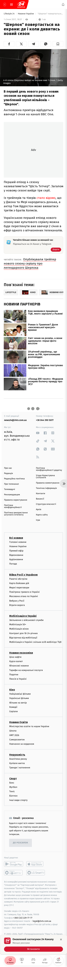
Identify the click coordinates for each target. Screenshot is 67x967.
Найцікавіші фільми (20, 693)
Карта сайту (42, 515)
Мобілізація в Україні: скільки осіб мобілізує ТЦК (35, 642)
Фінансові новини (19, 665)
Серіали (13, 711)
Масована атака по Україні (23, 596)
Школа (12, 730)
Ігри (38, 520)
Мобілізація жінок (19, 628)
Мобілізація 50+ (17, 624)
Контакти (40, 494)
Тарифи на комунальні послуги (26, 670)
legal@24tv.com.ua (42, 921)
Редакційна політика (14, 479)
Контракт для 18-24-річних (23, 633)
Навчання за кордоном (21, 744)
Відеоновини (16, 555)
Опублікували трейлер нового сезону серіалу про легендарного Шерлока (30, 263)
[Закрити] (61, 939)
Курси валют (16, 661)
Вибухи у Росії (16, 600)
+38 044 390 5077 (45, 420)
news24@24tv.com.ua (15, 420)
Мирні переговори (19, 587)
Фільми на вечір (18, 702)
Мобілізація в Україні (23, 615)
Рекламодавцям (12, 495)
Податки (13, 674)
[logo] (21, 4)
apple (35, 864)
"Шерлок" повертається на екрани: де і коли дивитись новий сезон (50, 14)
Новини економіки (21, 652)
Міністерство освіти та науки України (29, 726)
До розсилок (20, 843)
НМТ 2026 (14, 735)
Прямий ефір (16, 550)
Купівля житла (17, 763)
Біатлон (13, 795)
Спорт (13, 778)
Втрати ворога (17, 605)
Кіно (12, 689)
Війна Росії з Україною (23, 574)
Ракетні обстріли (18, 578)
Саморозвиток (17, 739)
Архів (38, 509)
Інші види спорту (18, 800)
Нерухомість (17, 754)
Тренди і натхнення (19, 767)
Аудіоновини (16, 559)
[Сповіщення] (63, 4)
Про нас (8, 468)
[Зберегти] (58, 44)
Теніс (12, 791)
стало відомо (46, 198)
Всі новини (16, 537)
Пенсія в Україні (18, 679)
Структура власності (46, 504)
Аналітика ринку (18, 759)
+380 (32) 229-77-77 (22, 917)
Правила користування (15, 500)
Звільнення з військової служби (26, 620)
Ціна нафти (15, 657)
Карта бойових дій (19, 583)
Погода (13, 563)
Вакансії (40, 499)
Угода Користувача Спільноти (45, 476)
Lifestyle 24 (9, 14)
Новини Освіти (18, 722)
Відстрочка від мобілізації (23, 637)
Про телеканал (11, 484)
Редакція (8, 473)
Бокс (11, 782)
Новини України (26, 14)
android (13, 864)
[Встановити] (33, 944)
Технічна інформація (46, 488)
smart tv (13, 872)
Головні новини (17, 541)
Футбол (13, 787)
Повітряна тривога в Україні (24, 592)
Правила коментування (47, 483)
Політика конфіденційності (13, 506)
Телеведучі (9, 489)
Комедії (13, 707)
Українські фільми (19, 698)
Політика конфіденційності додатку (49, 469)
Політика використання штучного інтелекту (16, 514)
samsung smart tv (35, 872)
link (37, 433)
